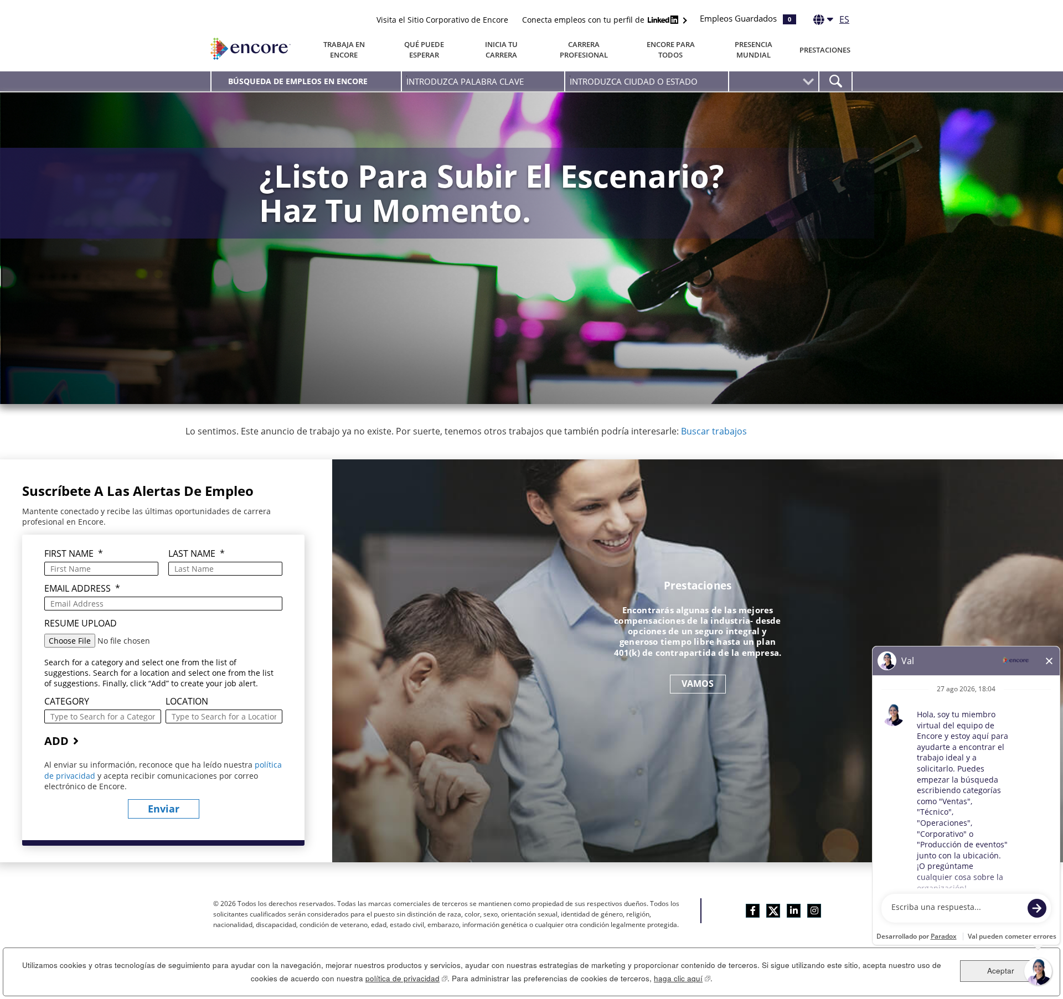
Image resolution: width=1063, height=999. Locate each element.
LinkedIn (794, 911)
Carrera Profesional (584, 49)
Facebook (753, 911)
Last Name (196, 553)
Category (66, 701)
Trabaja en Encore (344, 49)
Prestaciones (824, 50)
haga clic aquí (682, 978)
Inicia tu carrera (501, 49)
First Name (73, 553)
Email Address (82, 588)
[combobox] (646, 81)
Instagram (814, 911)
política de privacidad (406, 978)
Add (56, 740)
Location (187, 701)
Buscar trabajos (714, 431)
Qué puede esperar (424, 49)
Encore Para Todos (671, 49)
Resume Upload (80, 623)
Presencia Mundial (753, 49)
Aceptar (1000, 970)
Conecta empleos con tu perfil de (584, 19)
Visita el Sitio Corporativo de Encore (442, 19)
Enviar (163, 808)
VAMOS (698, 683)
